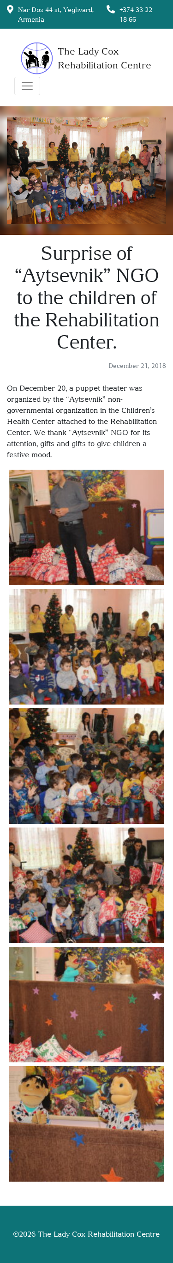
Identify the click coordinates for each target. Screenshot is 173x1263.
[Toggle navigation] (27, 86)
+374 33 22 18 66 (135, 14)
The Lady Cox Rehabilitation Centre (99, 1234)
